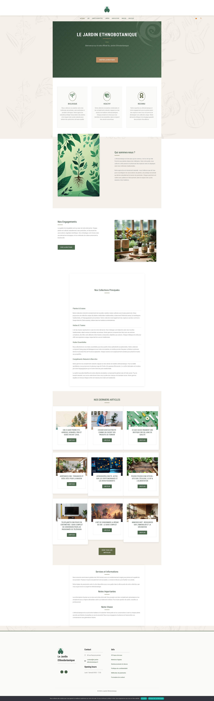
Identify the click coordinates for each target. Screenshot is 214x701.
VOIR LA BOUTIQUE (66, 247)
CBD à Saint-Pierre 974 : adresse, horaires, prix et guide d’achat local (72, 432)
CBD (88, 18)
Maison (124, 18)
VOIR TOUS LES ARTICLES (107, 551)
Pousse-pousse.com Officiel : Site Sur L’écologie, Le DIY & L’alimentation (142, 478)
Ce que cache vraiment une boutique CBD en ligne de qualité (142, 432)
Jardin (107, 18)
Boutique (131, 18)
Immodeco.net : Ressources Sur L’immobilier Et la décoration (142, 524)
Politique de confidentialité (119, 668)
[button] (201, 18)
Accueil (82, 18)
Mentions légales (116, 659)
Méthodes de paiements (118, 673)
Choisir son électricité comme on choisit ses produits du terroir (107, 432)
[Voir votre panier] (196, 18)
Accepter (143, 698)
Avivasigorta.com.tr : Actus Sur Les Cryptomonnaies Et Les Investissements (107, 478)
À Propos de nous (116, 655)
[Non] (212, 698)
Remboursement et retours (119, 664)
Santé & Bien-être (97, 18)
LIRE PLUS (72, 440)
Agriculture (115, 18)
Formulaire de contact (118, 677)
